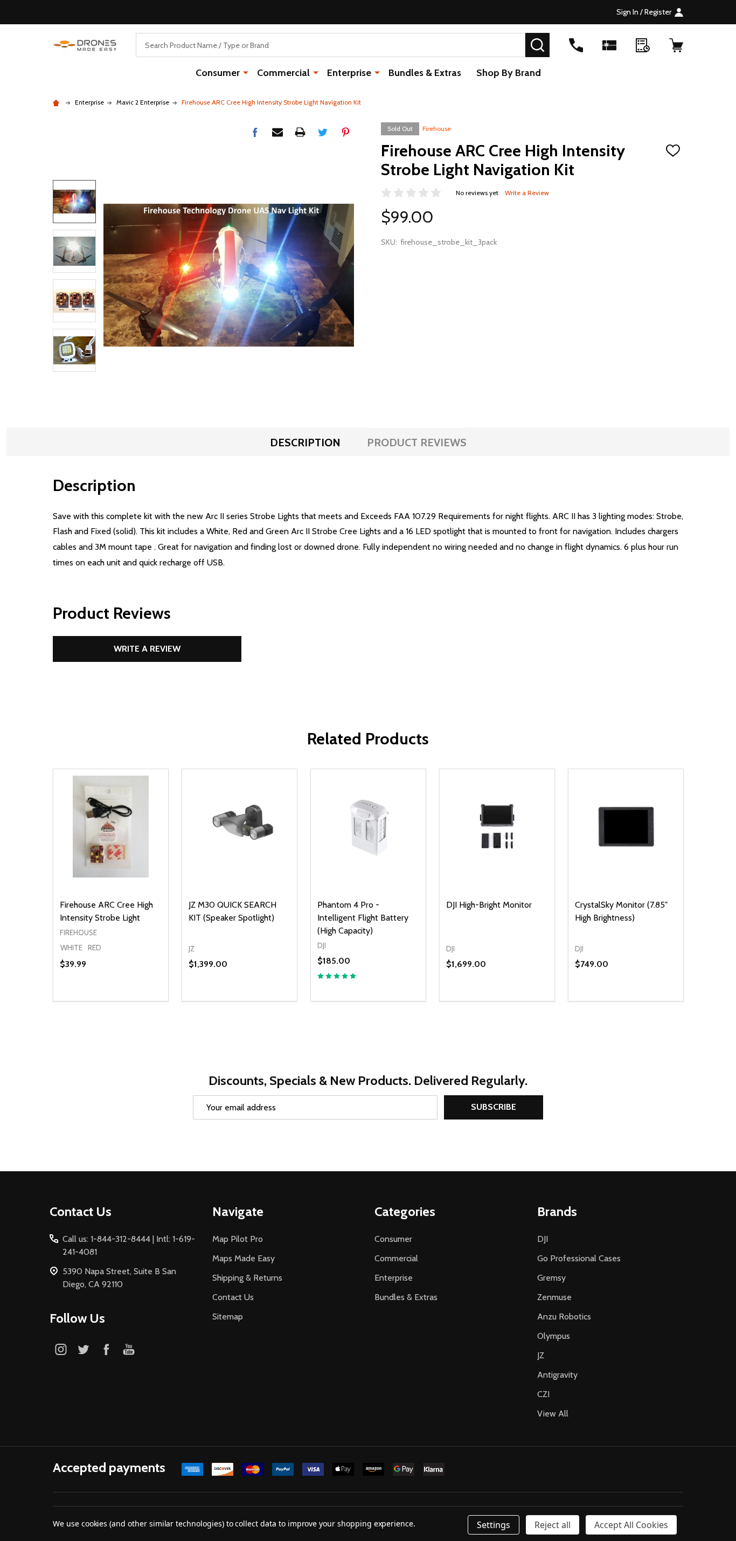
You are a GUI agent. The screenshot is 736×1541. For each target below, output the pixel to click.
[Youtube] (128, 1349)
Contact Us (233, 1297)
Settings (493, 1525)
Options (130, 1001)
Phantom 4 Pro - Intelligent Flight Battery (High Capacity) (362, 918)
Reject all (552, 1525)
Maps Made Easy (243, 1258)
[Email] (277, 132)
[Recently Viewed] (643, 45)
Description (305, 442)
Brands (557, 1211)
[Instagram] (61, 1349)
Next (74, 387)
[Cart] (676, 45)
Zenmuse (554, 1297)
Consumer (218, 73)
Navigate (237, 1211)
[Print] (300, 132)
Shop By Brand (508, 73)
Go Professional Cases (579, 1258)
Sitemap (227, 1316)
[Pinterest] (345, 132)
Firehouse (436, 129)
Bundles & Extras (424, 73)
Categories (404, 1211)
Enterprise (349, 73)
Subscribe (493, 1107)
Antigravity (557, 1375)
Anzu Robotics (564, 1316)
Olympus (553, 1336)
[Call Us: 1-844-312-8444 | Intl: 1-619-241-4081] (576, 45)
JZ (540, 1355)
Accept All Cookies (631, 1525)
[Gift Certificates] (609, 45)
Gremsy (551, 1278)
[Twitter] (322, 132)
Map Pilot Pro (237, 1239)
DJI (542, 1239)
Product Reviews (417, 442)
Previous (74, 164)
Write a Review (527, 193)
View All (552, 1413)
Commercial (283, 73)
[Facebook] (255, 132)
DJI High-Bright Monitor (489, 905)
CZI (543, 1394)
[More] (245, 72)
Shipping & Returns (247, 1278)
